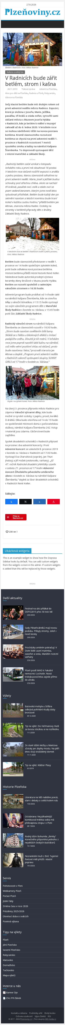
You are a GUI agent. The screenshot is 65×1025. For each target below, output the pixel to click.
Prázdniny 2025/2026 (13, 911)
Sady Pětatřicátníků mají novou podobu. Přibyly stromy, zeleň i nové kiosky (41, 630)
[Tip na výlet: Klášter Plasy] (13, 763)
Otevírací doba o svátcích (16, 916)
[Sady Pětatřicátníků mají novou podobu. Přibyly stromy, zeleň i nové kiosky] (13, 626)
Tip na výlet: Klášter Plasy (38, 765)
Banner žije (12, 992)
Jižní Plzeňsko (10, 944)
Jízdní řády (8, 901)
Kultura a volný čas (15, 72)
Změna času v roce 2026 (15, 906)
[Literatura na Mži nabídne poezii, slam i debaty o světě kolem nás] (13, 795)
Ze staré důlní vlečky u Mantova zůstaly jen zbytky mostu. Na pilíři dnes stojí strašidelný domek (42, 748)
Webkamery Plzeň (12, 890)
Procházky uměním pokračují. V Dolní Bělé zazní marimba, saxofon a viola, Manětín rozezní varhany (41, 652)
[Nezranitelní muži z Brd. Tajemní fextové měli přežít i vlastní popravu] (13, 854)
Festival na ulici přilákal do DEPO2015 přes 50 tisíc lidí (38, 610)
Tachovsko (8, 970)
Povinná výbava (11, 921)
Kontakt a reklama (19, 1013)
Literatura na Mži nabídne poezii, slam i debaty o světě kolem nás (41, 799)
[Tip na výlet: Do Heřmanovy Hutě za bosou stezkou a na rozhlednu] (13, 724)
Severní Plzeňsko (11, 949)
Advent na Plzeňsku (48, 89)
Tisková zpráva (28, 89)
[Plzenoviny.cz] (6, 24)
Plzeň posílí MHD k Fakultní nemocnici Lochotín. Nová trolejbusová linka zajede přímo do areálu (41, 675)
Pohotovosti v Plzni (13, 885)
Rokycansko (49, 93)
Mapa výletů (9, 975)
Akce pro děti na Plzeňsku (16, 93)
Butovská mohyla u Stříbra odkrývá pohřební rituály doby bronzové (40, 709)
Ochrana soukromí (24, 1016)
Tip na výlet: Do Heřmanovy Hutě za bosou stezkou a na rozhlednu (42, 728)
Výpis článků (40, 1016)
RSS (49, 1016)
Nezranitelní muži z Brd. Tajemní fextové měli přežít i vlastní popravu (41, 859)
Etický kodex (49, 1013)
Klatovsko (8, 960)
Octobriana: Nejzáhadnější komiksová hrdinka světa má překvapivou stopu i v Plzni (39, 819)
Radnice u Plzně (36, 93)
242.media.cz (50, 1019)
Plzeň (6, 939)
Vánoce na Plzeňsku (14, 97)
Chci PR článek (13, 998)
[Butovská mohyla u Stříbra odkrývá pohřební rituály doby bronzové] (13, 704)
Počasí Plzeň (9, 895)
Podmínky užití (35, 1013)
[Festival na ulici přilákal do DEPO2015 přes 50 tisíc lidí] (13, 606)
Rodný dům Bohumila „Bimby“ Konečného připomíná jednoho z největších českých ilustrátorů (42, 839)
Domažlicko (9, 965)
